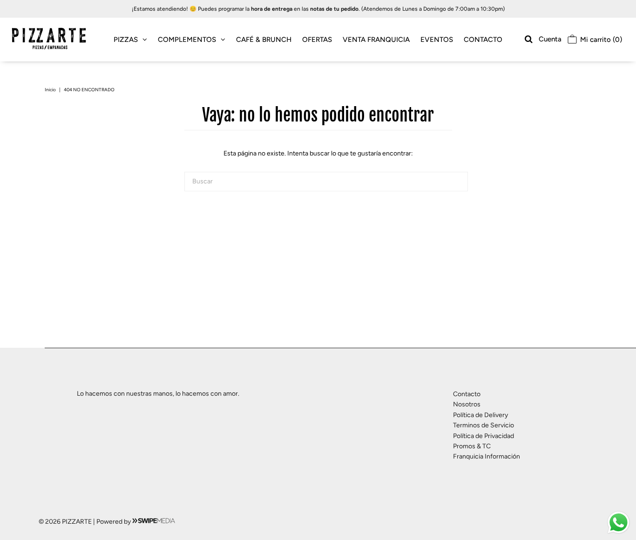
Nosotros (466, 404)
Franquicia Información (486, 456)
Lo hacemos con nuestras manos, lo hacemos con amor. (158, 394)
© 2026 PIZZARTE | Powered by (85, 522)
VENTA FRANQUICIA (376, 39)
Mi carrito (600, 39)
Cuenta (550, 39)
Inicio (50, 90)
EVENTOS (436, 39)
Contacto (466, 394)
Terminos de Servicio (483, 425)
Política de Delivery (480, 415)
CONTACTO (483, 39)
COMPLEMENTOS (187, 39)
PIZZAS (126, 39)
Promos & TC (472, 446)
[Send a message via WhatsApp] (618, 522)
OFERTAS (317, 39)
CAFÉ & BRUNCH (263, 39)
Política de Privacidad (483, 436)
